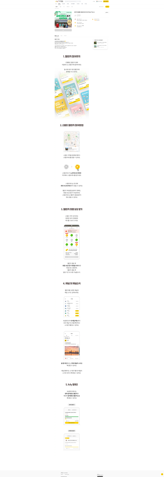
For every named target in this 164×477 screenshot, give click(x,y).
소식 (64, 6)
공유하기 (107, 12)
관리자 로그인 (101, 6)
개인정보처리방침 (67, 474)
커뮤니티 (68, 6)
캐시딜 (86, 3)
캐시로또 (78, 3)
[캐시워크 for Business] (106, 1)
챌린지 (57, 6)
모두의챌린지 (73, 3)
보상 (72, 6)
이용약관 (62, 474)
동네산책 (63, 3)
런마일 (68, 3)
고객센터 (94, 1)
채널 (60, 6)
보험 (82, 3)
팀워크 (59, 3)
